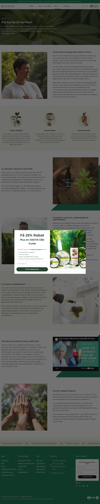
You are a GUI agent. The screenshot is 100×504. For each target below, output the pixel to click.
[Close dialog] (84, 231)
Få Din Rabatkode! (32, 269)
